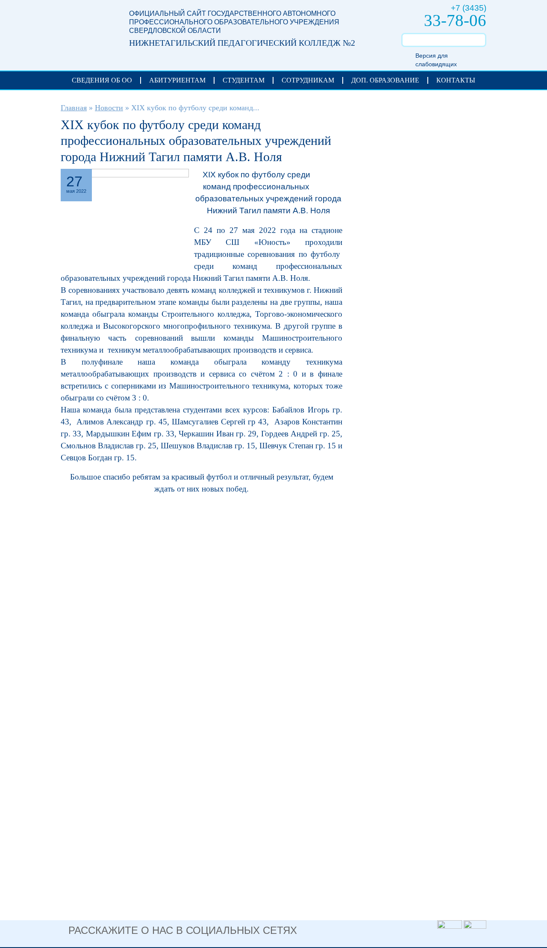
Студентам (244, 80)
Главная (74, 107)
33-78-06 (455, 20)
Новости (109, 107)
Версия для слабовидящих (436, 60)
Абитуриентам (177, 80)
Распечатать (330, 176)
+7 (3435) (468, 7)
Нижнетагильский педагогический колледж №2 (86, 30)
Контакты (455, 80)
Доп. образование (385, 80)
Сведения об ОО (102, 80)
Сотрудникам (308, 80)
